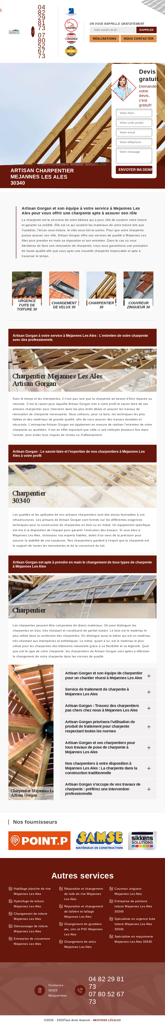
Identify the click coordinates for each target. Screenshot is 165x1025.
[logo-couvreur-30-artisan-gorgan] (14, 31)
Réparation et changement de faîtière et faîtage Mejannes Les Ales (83, 911)
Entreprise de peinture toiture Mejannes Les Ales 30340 (133, 906)
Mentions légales (107, 1020)
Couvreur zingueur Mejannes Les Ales (128, 891)
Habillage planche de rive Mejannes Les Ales (32, 891)
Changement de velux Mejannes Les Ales (80, 944)
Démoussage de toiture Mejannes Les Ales (31, 928)
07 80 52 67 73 (41, 46)
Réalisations (104, 38)
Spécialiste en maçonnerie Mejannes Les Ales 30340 (134, 939)
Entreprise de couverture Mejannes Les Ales (32, 941)
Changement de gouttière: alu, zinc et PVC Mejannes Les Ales (83, 929)
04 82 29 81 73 (41, 18)
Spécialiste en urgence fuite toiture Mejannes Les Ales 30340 (135, 924)
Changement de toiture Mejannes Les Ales (30, 916)
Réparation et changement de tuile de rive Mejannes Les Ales (83, 894)
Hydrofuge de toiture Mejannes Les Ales (29, 903)
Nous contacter (138, 38)
